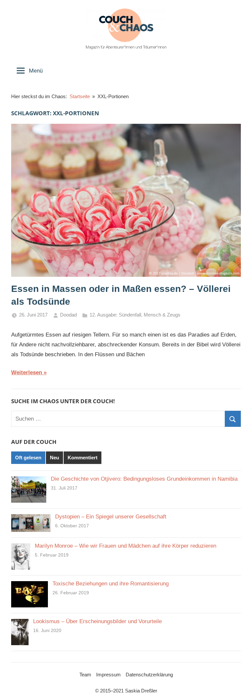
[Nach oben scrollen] (239, 687)
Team (85, 674)
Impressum (108, 674)
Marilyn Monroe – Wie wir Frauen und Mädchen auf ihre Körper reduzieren (125, 546)
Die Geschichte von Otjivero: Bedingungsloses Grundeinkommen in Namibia (144, 479)
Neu (54, 457)
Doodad (68, 314)
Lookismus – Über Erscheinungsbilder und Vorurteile (97, 621)
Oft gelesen (28, 457)
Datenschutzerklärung (149, 674)
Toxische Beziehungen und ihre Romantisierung (110, 583)
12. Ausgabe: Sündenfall (115, 314)
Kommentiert (82, 457)
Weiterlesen (26, 372)
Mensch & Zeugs (162, 314)
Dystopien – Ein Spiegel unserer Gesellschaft (110, 517)
